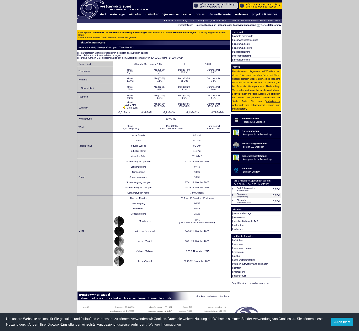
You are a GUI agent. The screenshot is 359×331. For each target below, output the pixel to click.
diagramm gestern (243, 48)
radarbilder (239, 225)
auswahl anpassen (244, 25)
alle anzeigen (225, 25)
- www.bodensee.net (258, 283)
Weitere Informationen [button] (165, 324)
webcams (238, 229)
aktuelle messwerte (243, 36)
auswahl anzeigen (206, 25)
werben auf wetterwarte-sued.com (251, 264)
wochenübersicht (242, 55)
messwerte (239, 217)
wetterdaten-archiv (270, 25)
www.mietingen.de (127, 37)
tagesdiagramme (242, 52)
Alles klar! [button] (342, 322)
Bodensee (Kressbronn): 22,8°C (179, 20)
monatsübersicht (242, 59)
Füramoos (242, 194)
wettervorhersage (242, 213)
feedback (224, 296)
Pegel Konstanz (240, 283)
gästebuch (239, 240)
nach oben (212, 296)
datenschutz (240, 275)
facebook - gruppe (243, 248)
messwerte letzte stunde (246, 40)
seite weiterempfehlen (244, 260)
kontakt (237, 268)
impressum (239, 271)
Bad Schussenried (246, 188)
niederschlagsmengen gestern (255, 180)
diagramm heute (242, 44)
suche (237, 256)
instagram (238, 252)
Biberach (241, 200)
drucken (201, 296)
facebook (238, 244)
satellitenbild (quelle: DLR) (246, 221)
